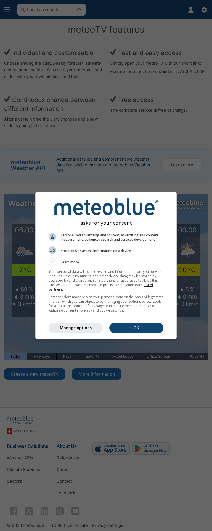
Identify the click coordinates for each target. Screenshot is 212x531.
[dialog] (106, 265)
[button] (106, 262)
